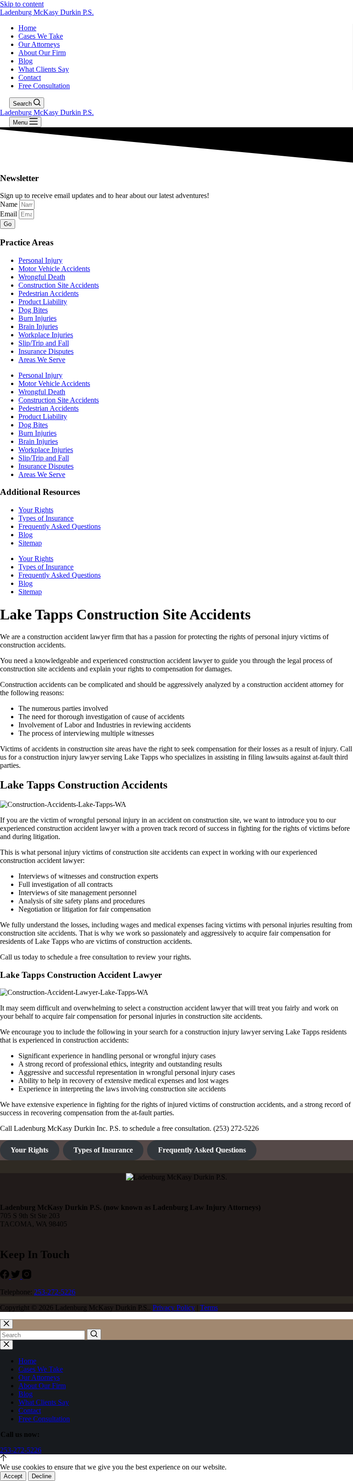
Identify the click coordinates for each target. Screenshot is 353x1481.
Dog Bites (33, 310)
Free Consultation (44, 86)
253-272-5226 (54, 1292)
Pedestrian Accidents (48, 293)
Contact (29, 77)
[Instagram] (26, 1276)
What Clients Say (43, 69)
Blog (25, 61)
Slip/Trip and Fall (43, 343)
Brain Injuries (38, 326)
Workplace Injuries (45, 335)
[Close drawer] (6, 1345)
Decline (41, 1476)
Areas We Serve (41, 359)
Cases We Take (40, 36)
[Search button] (94, 1334)
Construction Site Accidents (58, 285)
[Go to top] (3, 1459)
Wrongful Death (41, 277)
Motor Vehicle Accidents (54, 268)
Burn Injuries (37, 318)
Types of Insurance (46, 518)
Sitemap (30, 543)
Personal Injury (40, 260)
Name (9, 204)
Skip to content (22, 4)
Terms (209, 1307)
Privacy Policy (174, 1307)
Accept (13, 1476)
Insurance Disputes (46, 351)
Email (9, 214)
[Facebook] (5, 1276)
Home (27, 28)
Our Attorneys (39, 44)
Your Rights (35, 510)
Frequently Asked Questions (59, 526)
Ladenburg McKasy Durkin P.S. (47, 12)
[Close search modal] (6, 1324)
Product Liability (42, 302)
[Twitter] (16, 1276)
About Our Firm (42, 53)
